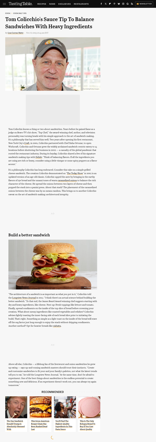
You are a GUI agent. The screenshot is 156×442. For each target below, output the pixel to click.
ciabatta (57, 325)
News (52, 3)
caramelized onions (67, 180)
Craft (26, 142)
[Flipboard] (110, 4)
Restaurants (81, 3)
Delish (39, 157)
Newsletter (146, 4)
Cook (7, 13)
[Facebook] (101, 4)
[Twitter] (105, 4)
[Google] (127, 4)
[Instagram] (123, 4)
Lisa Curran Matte (15, 32)
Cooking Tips (19, 13)
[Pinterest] (114, 4)
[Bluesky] (119, 4)
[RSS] (132, 4)
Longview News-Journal (24, 297)
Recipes (41, 3)
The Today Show (75, 173)
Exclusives (64, 3)
